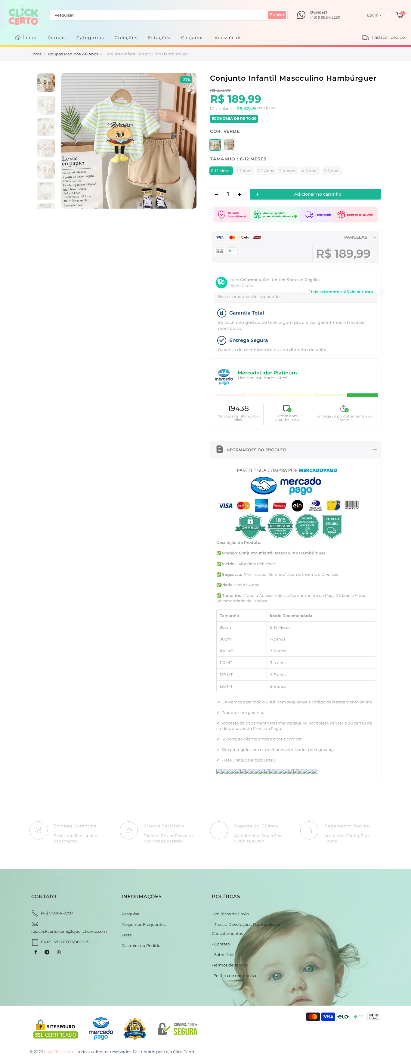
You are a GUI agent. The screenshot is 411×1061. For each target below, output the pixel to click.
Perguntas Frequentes (143, 924)
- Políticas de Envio (230, 913)
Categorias (90, 37)
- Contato (221, 944)
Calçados (192, 37)
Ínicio (30, 37)
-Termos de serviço (230, 965)
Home (35, 53)
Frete (127, 934)
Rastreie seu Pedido (141, 945)
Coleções (126, 37)
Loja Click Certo (179, 1051)
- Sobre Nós (223, 954)
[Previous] (71, 141)
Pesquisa (130, 913)
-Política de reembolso (234, 975)
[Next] (185, 141)
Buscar (277, 14)
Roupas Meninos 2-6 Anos (73, 53)
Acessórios (228, 37)
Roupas (57, 37)
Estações (159, 37)
